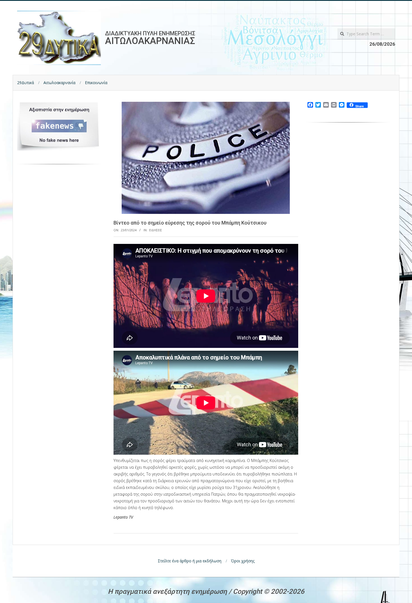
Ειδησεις (155, 230)
